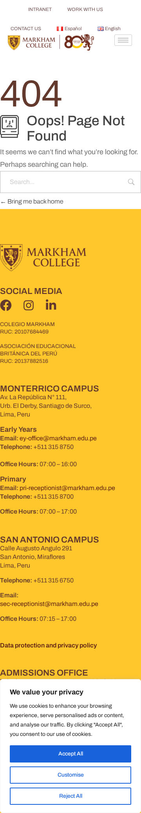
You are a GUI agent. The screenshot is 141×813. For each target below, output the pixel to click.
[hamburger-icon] (123, 40)
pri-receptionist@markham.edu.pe (67, 488)
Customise (71, 775)
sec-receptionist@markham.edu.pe (49, 603)
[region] (70, 746)
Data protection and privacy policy (48, 645)
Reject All (70, 796)
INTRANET (40, 9)
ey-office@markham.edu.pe (58, 438)
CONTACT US (26, 28)
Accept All (70, 754)
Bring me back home (34, 201)
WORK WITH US (85, 9)
